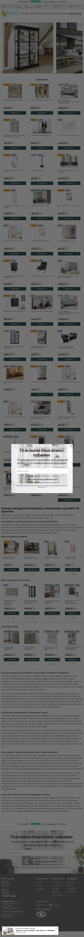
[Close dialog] (71, 446)
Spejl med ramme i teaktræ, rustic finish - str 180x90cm (35, 930)
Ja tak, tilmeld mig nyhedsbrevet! (42, 479)
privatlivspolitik (47, 485)
